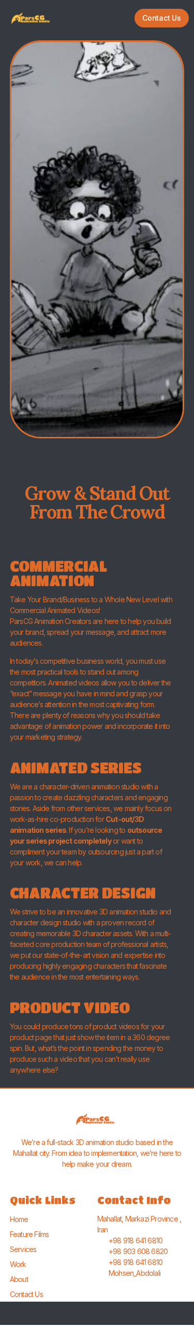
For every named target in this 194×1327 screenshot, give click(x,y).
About (19, 1279)
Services (23, 1249)
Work (18, 1264)
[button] (95, 18)
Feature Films (29, 1234)
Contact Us (26, 1294)
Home (19, 1219)
